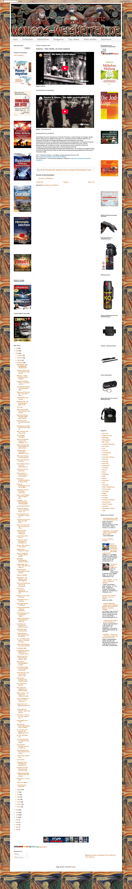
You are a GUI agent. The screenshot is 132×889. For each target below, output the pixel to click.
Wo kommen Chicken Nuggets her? (113, 565)
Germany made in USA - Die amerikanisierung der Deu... (23, 372)
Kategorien (59, 39)
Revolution (66, 170)
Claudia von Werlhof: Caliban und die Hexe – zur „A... (23, 383)
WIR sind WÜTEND (22, 575)
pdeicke (42, 86)
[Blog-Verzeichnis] (18, 847)
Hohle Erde (105, 459)
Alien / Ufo (105, 433)
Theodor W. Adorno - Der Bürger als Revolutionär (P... (23, 541)
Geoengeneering (106, 452)
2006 (17, 827)
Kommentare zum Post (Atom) (50, 185)
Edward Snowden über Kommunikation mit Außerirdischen (23, 446)
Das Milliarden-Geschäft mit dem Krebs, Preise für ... (23, 427)
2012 (17, 814)
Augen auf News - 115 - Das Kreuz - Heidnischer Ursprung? (110, 581)
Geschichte (42, 170)
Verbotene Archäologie (108, 499)
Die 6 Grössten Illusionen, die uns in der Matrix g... (23, 746)
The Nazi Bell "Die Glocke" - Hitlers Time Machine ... (23, 711)
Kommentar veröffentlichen (45, 178)
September (20, 362)
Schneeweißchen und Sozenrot (22, 398)
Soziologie (71, 170)
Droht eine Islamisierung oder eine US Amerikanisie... (23, 584)
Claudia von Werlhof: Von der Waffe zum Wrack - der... (23, 510)
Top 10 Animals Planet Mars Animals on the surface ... (23, 752)
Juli (18, 792)
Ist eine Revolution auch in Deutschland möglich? (23, 614)
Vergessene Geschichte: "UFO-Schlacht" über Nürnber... (23, 774)
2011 (17, 817)
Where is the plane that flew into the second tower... (23, 526)
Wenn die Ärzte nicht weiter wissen (22, 432)
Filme (103, 448)
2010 (17, 819)
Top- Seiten (73, 39)
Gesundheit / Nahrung (108, 457)
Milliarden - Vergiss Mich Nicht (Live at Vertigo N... (22, 377)
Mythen (104, 478)
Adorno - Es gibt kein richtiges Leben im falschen (22, 555)
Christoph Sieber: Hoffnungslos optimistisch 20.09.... (23, 452)
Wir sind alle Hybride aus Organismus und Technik (23, 741)
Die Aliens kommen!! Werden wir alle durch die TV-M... (22, 769)
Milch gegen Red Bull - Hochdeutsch (23, 604)
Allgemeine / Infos (107, 435)
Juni (18, 794)
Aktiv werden (90, 39)
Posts (17, 854)
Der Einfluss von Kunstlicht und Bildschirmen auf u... (23, 625)
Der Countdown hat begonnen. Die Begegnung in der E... (23, 731)
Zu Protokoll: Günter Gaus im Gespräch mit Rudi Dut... (22, 668)
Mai (18, 797)
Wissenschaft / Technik (85, 170)
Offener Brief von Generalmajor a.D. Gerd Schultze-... (22, 474)
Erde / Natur (105, 446)
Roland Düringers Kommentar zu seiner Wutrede (23, 571)
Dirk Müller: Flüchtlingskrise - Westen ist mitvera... (23, 560)
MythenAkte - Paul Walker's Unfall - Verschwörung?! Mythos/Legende (110, 532)
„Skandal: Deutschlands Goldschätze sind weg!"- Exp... (23, 620)
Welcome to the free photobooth (22, 469)
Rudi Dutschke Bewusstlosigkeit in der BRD (22, 663)
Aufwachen (27, 39)
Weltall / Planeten (107, 504)
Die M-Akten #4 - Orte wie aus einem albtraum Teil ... (23, 674)
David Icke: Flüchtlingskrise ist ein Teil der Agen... (23, 485)
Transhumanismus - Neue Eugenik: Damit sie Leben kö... (23, 635)
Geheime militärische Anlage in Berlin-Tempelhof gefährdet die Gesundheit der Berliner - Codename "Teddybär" (110, 606)
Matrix (104, 472)
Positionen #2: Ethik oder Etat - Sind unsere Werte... (23, 393)
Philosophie (48, 170)
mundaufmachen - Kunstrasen (22, 785)
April (18, 799)
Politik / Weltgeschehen (57, 170)
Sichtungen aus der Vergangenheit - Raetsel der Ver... (22, 763)
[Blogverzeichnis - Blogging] (25, 847)
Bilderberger (105, 437)
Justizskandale (106, 465)
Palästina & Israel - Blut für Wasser (23, 596)
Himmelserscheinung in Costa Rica (23, 460)
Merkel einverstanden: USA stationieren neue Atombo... (23, 411)
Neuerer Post (40, 182)
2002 (17, 829)
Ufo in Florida (20, 759)
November (20, 357)
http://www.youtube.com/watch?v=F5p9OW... (53, 157)
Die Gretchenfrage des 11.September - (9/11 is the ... (23, 515)
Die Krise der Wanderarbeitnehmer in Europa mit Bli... (23, 480)
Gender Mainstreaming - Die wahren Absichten (23, 645)
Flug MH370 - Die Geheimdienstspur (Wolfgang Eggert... (22, 502)
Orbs (103, 482)
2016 (17, 350)
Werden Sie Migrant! (22, 782)
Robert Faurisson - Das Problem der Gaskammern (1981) (23, 694)
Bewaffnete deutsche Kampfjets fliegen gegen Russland (22, 416)
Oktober (19, 360)
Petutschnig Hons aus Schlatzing (22, 600)
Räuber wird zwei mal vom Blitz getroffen (23, 456)
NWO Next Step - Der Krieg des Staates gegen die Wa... (22, 403)
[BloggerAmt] (42, 847)
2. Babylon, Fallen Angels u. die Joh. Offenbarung (110, 621)
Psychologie (105, 491)
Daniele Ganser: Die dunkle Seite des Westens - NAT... (22, 657)
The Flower (20, 407)
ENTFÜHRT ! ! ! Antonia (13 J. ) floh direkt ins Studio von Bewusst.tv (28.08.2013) (110, 636)
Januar (19, 806)
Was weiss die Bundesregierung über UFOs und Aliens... (23, 726)
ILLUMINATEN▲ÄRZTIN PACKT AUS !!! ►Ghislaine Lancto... (23, 652)
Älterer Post (91, 182)
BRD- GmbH (105, 442)
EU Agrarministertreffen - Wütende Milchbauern (23, 609)
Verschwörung (106, 502)
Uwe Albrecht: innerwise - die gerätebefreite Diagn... (23, 388)
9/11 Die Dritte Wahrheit (23, 506)
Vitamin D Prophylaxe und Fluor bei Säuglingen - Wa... (22, 441)
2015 (17, 353)
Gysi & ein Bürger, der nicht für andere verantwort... (23, 700)
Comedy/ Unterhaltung (108, 444)
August (19, 789)
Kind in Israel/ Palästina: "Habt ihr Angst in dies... (23, 496)
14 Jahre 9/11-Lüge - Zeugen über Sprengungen (22, 532)
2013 (17, 812)
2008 (17, 824)
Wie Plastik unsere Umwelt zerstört (22, 630)
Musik (103, 476)
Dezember (20, 355)
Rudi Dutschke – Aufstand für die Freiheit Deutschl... (22, 679)
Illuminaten (105, 461)
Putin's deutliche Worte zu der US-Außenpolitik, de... (23, 465)
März (18, 802)
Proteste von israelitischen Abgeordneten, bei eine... (22, 591)
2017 (17, 348)
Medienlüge (105, 474)
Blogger (74, 867)
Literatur (104, 470)
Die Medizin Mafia (21, 648)
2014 (17, 810)
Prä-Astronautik (106, 489)
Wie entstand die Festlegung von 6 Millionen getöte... (22, 689)
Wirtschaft (77, 170)
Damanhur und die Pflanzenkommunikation (23, 422)
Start (15, 39)
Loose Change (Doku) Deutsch (22, 536)
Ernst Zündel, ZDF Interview (21, 684)
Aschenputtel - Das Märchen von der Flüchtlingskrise (22, 579)
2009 (17, 822)
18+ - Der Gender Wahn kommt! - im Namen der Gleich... (23, 640)
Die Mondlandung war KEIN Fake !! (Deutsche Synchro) (110, 519)
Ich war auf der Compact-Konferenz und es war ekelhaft (109, 597)
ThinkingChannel (45, 129)
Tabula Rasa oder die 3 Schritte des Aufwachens (23, 491)
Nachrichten (43, 39)
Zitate (103, 510)
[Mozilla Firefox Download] (33, 847)
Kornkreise (105, 467)
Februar (19, 804)
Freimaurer (105, 450)
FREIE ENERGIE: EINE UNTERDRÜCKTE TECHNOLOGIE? (22, 366)
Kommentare (19, 857)
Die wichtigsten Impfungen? (21, 436)
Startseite (65, 182)
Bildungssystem (106, 440)
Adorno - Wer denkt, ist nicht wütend (23, 546)
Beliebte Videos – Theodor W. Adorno (23, 550)
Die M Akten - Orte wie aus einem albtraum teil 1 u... (23, 716)
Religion (104, 493)
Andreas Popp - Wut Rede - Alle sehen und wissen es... (23, 566)
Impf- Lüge (105, 463)
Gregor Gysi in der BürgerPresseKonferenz (23, 705)
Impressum (106, 39)
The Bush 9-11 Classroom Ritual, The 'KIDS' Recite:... (23, 521)
